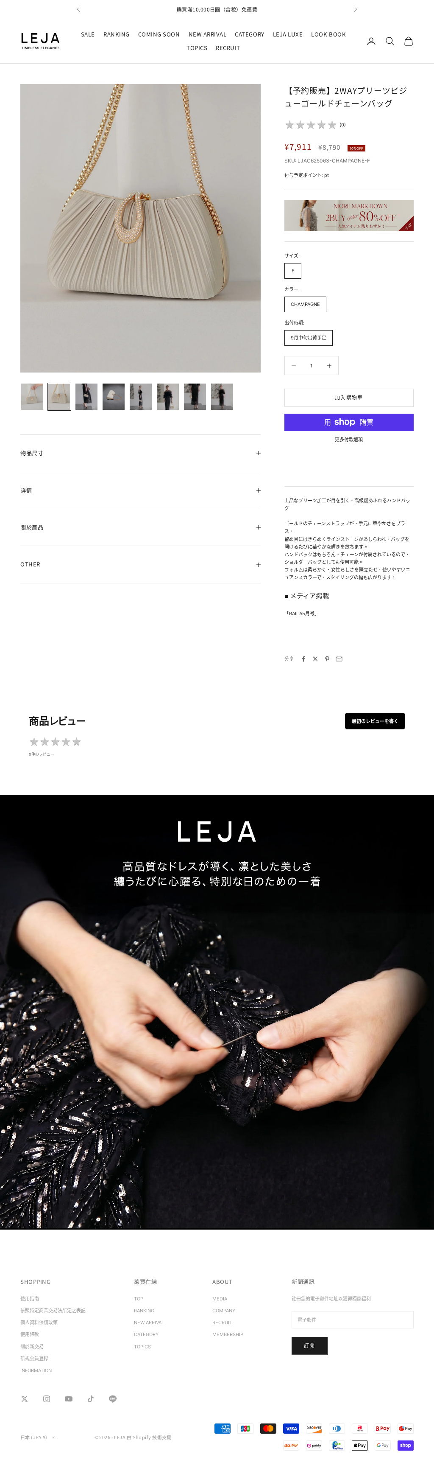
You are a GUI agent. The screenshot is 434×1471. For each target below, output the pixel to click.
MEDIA (219, 1299)
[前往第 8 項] (222, 397)
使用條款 (29, 1334)
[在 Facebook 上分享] (303, 659)
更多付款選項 (349, 440)
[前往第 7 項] (195, 397)
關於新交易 (32, 1347)
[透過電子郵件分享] (339, 659)
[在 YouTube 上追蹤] (68, 1399)
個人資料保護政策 (39, 1322)
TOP (138, 1299)
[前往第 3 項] (86, 397)
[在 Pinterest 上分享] (327, 659)
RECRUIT (228, 48)
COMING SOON (159, 34)
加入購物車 (349, 398)
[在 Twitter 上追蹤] (24, 1399)
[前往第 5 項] (141, 397)
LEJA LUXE (288, 34)
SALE (88, 34)
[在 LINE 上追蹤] (112, 1399)
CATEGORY (249, 34)
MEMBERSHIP (227, 1334)
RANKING (116, 34)
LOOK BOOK (328, 34)
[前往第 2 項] (59, 397)
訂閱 (309, 1345)
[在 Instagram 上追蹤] (46, 1399)
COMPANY (223, 1311)
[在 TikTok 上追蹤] (90, 1399)
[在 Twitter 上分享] (315, 659)
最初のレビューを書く (375, 721)
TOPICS (196, 48)
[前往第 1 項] (32, 397)
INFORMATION (36, 1370)
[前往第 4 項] (113, 397)
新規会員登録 (34, 1359)
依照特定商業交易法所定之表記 (53, 1311)
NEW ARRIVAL (208, 34)
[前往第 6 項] (168, 397)
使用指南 (29, 1299)
